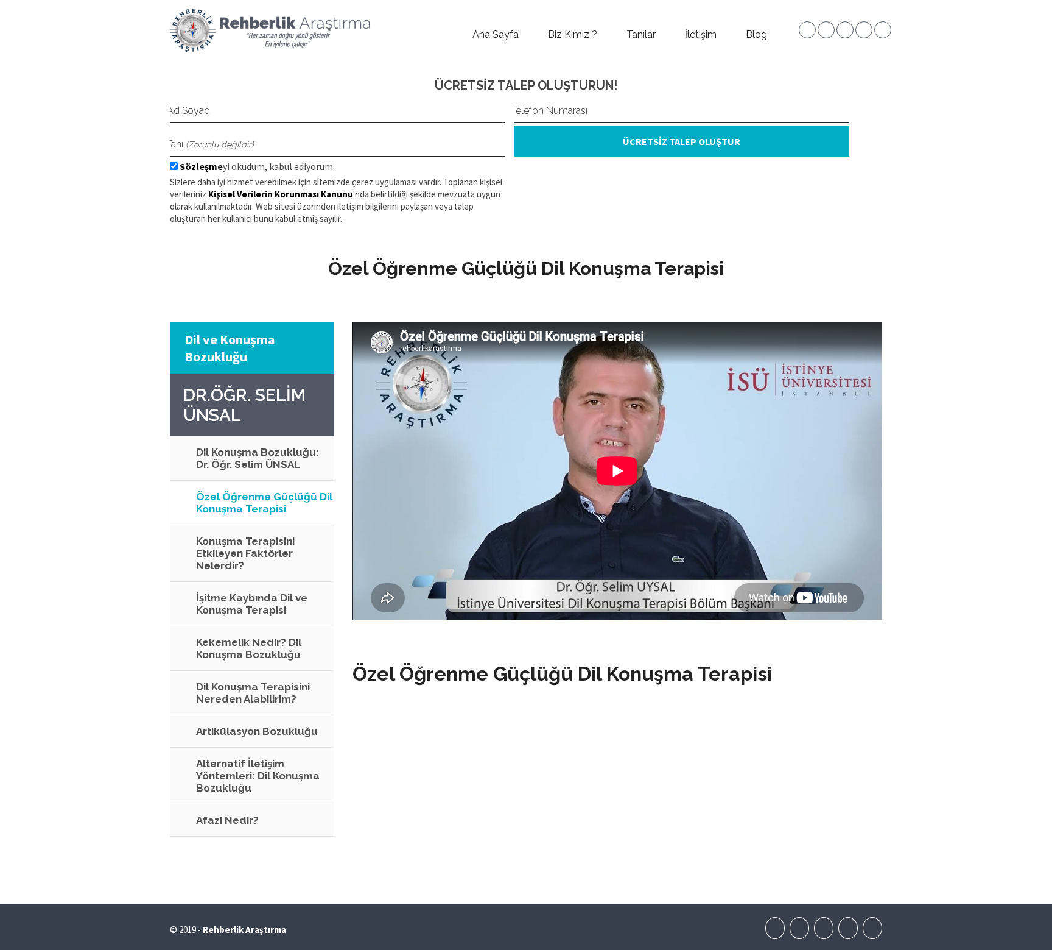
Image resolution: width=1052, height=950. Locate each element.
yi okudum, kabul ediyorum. (257, 166)
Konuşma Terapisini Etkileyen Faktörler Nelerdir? (245, 553)
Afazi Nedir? (227, 820)
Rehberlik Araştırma (244, 929)
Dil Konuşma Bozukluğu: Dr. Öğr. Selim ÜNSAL (257, 458)
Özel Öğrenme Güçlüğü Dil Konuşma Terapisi (264, 503)
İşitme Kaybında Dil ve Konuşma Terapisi (251, 604)
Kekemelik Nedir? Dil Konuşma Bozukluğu (248, 648)
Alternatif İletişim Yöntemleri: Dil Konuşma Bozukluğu (258, 775)
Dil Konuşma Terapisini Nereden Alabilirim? (253, 693)
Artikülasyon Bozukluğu (257, 731)
